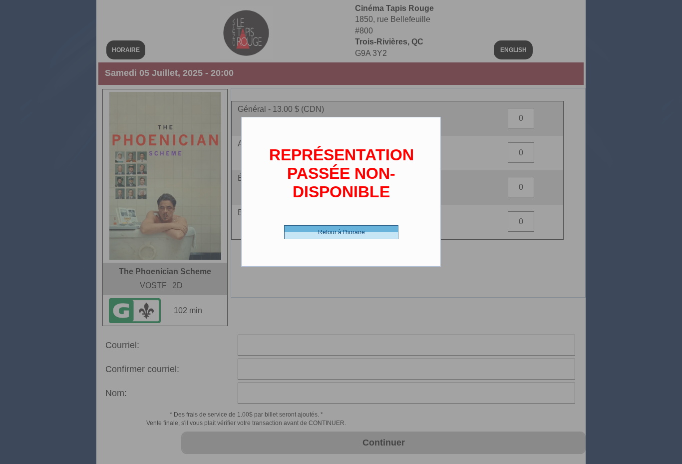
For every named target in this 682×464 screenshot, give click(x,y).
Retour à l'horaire (341, 232)
